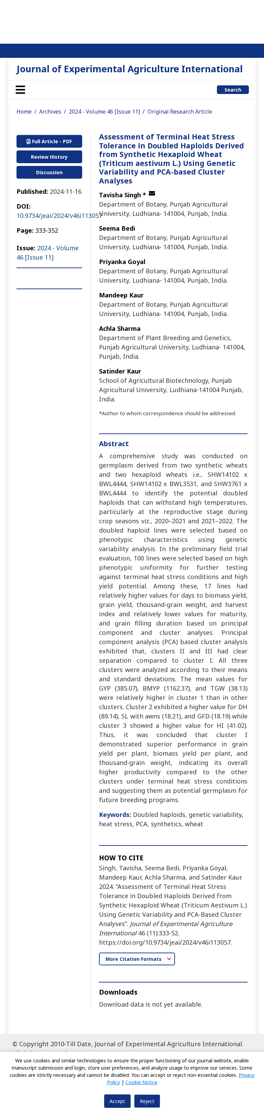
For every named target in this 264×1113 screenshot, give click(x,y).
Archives (50, 111)
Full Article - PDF (51, 141)
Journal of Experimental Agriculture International (129, 68)
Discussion (49, 172)
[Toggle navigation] (20, 89)
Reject (147, 1101)
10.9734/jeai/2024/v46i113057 (59, 215)
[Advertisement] (132, 21)
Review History (49, 157)
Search (232, 89)
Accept (117, 1101)
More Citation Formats (134, 959)
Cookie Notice (141, 1082)
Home (24, 111)
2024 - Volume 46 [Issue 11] (104, 111)
